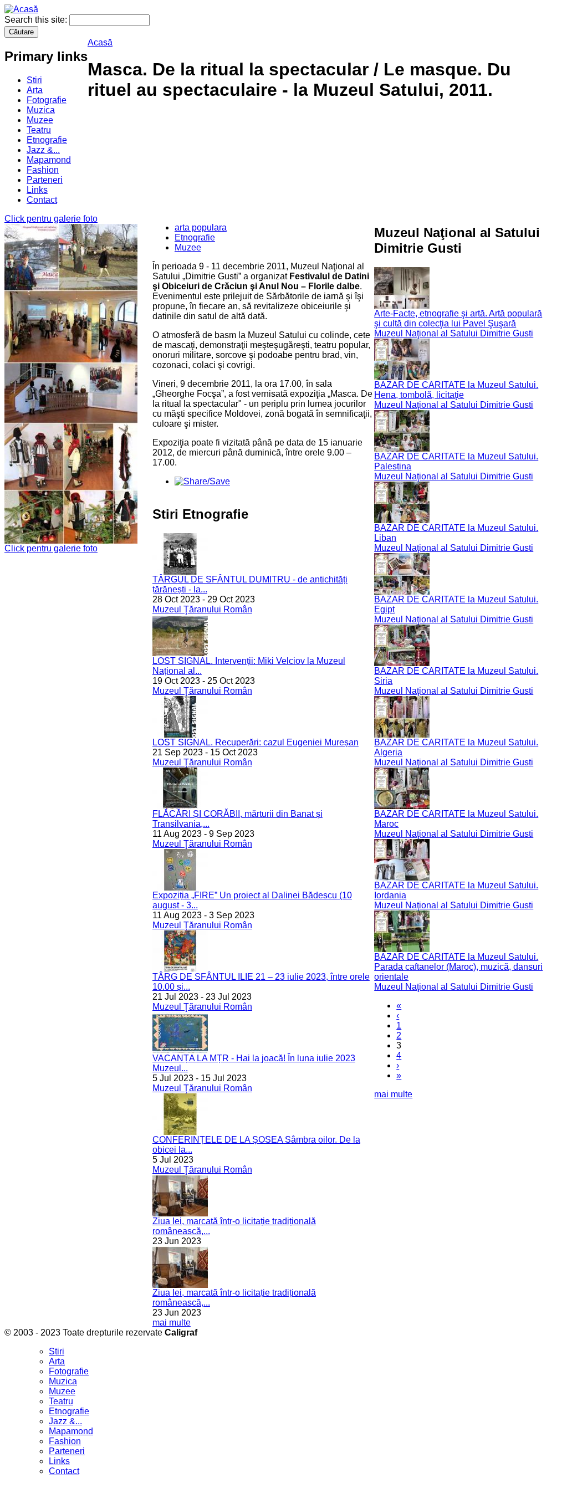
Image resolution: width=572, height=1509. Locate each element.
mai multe (171, 1322)
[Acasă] (21, 9)
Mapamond (49, 160)
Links (37, 190)
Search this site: (36, 19)
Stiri (34, 80)
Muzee (40, 120)
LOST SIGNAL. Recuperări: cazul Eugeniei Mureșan (255, 742)
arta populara (201, 227)
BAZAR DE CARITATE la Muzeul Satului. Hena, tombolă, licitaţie (456, 390)
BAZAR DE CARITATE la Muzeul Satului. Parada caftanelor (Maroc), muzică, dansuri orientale (458, 966)
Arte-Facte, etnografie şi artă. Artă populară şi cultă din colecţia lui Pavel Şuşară (458, 318)
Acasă (100, 42)
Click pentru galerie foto (51, 218)
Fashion (43, 170)
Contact (42, 199)
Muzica (41, 110)
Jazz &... (43, 150)
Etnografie (47, 140)
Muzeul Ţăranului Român (202, 609)
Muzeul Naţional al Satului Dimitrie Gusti (453, 333)
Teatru (39, 130)
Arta (35, 90)
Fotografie (47, 100)
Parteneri (45, 180)
